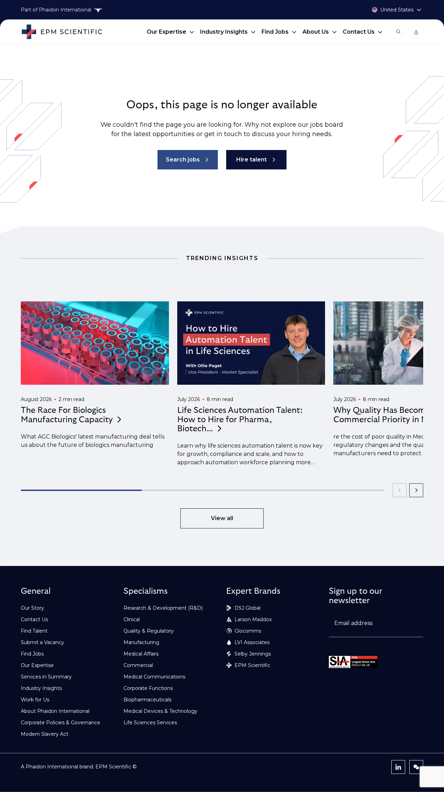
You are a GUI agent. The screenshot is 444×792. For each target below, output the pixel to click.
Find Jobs (275, 31)
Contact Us (359, 31)
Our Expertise (166, 31)
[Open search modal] (398, 32)
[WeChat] (416, 767)
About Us (315, 31)
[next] (416, 490)
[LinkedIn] (398, 767)
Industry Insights (224, 31)
